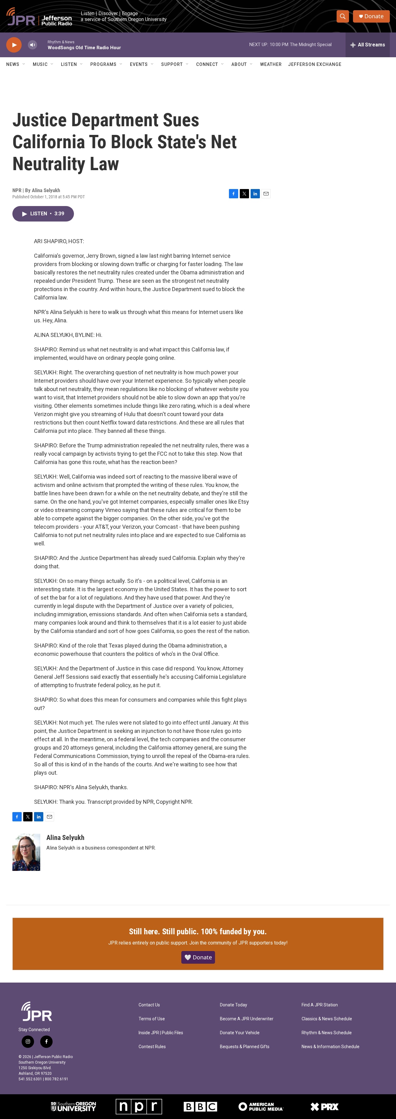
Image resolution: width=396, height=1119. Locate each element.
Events (139, 64)
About (239, 64)
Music (40, 64)
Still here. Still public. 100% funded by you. (198, 931)
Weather (271, 64)
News (12, 64)
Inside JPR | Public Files (161, 1033)
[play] (14, 45)
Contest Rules (152, 1046)
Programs (103, 64)
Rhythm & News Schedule (327, 1033)
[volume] (32, 45)
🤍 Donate (198, 957)
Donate (374, 16)
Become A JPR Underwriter (246, 1019)
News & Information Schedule (330, 1046)
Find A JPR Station (320, 1005)
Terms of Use (152, 1019)
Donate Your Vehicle (240, 1033)
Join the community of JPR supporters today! (238, 943)
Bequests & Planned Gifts (244, 1046)
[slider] (42, 44)
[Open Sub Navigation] (24, 64)
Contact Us (149, 1005)
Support (172, 64)
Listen (69, 64)
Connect (207, 64)
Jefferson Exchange (315, 64)
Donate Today (233, 1005)
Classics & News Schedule (327, 1019)
